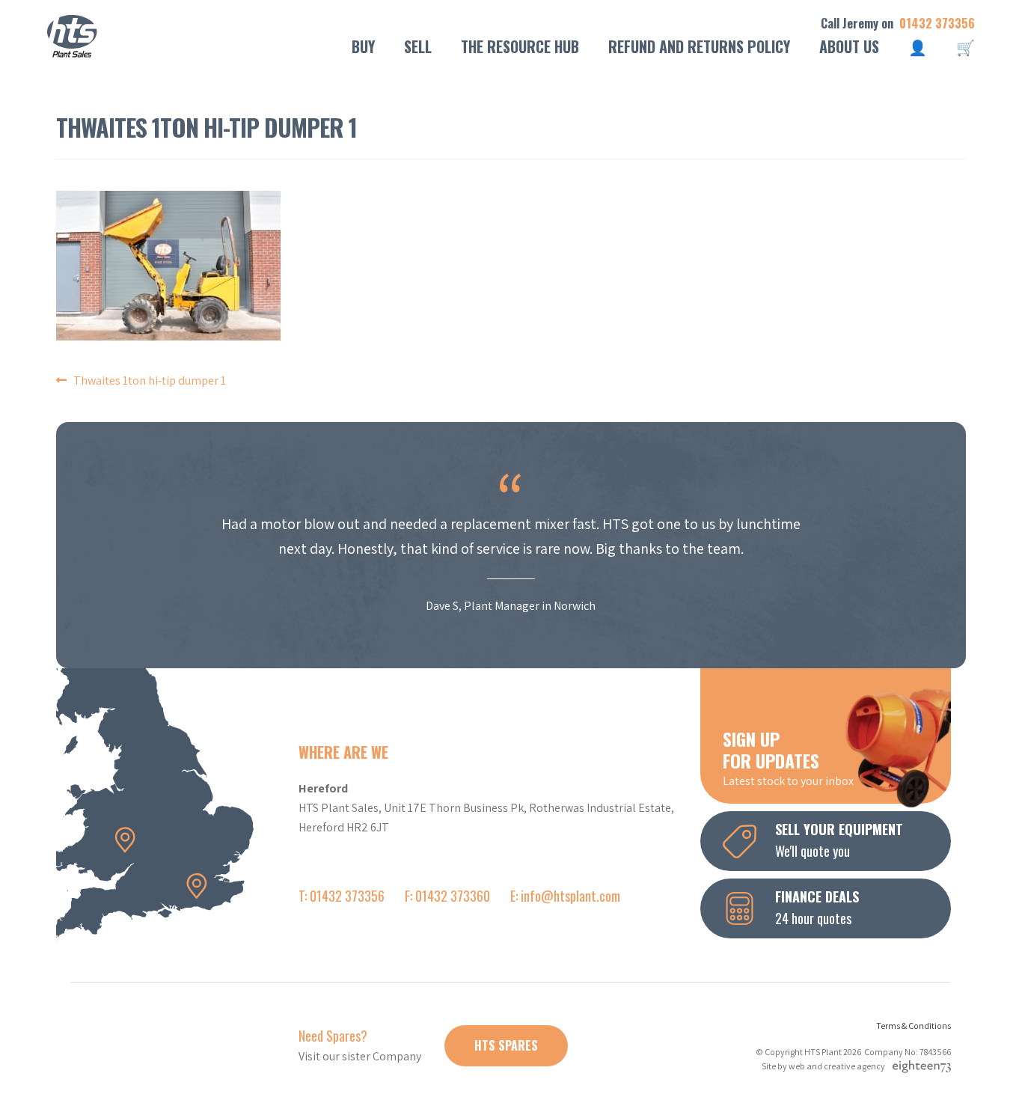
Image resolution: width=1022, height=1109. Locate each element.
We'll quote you (839, 840)
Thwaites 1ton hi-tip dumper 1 (149, 380)
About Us (849, 46)
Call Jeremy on (898, 23)
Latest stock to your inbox (788, 757)
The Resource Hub (520, 46)
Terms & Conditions (913, 1025)
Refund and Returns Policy (699, 46)
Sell (418, 46)
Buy (363, 46)
